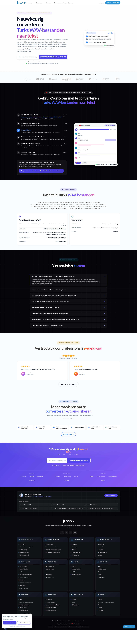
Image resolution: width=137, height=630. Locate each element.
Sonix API (74, 566)
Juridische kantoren (24, 577)
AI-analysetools (49, 544)
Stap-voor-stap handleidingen (52, 604)
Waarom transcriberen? (51, 607)
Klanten (73, 602)
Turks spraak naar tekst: (29, 46)
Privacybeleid (63, 626)
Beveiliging (100, 610)
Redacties (74, 549)
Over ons (100, 599)
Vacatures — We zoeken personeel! (106, 602)
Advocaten (22, 580)
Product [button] (31, 3)
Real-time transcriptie (24, 555)
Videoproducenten (102, 552)
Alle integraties (101, 577)
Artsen (47, 571)
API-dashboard (75, 571)
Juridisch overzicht (24, 566)
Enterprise (74, 544)
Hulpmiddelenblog (24, 610)
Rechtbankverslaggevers (25, 582)
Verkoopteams (75, 555)
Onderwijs (74, 547)
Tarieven (70, 3)
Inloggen (101, 3)
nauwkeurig (87, 525)
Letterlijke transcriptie (24, 552)
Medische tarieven (50, 577)
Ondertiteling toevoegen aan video (53, 549)
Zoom (99, 566)
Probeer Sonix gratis (113, 2)
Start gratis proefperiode (78, 460)
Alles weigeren (24, 623)
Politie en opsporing (24, 569)
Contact (100, 607)
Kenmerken (22, 544)
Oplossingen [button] (39, 3)
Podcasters (100, 549)
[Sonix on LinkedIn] (70, 532)
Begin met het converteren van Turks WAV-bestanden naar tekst (40, 171)
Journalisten (101, 544)
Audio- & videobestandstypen (26, 602)
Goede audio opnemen (51, 610)
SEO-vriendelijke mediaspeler (52, 547)
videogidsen (48, 496)
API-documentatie (76, 569)
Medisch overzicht (50, 566)
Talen (21, 599)
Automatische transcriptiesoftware (27, 547)
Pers (99, 604)
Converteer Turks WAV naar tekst (53, 57)
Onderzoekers (101, 547)
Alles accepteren (9, 623)
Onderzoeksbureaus (76, 552)
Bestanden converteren (60, 3)
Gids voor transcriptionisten (26, 613)
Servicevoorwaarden (73, 626)
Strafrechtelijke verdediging (26, 574)
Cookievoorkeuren (84, 626)
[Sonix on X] (66, 532)
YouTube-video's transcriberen (53, 552)
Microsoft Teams (102, 569)
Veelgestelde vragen (50, 602)
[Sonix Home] (21, 2)
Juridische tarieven (24, 588)
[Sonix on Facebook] (62, 532)
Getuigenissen (75, 604)
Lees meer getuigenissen (68, 384)
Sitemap (56, 626)
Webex (99, 574)
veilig (68, 527)
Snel (83, 525)
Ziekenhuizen (49, 574)
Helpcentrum (35, 496)
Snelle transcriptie (23, 549)
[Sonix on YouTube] (75, 532)
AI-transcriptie (77, 525)
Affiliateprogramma (76, 574)
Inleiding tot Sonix (23, 607)
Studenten (100, 555)
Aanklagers (22, 571)
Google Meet (101, 571)
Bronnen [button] (48, 3)
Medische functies (50, 569)
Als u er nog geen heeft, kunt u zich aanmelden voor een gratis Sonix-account (41, 117)
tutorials (41, 496)
